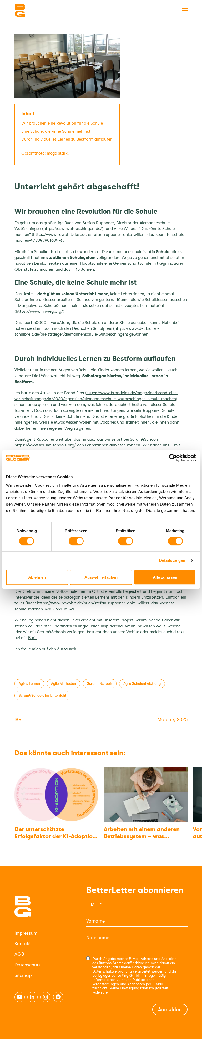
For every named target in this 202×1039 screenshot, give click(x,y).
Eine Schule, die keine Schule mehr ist (55, 131)
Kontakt (22, 943)
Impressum (25, 933)
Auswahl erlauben (101, 577)
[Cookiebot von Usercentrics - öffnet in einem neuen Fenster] (173, 458)
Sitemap (23, 975)
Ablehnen (37, 577)
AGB (19, 954)
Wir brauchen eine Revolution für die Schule (63, 123)
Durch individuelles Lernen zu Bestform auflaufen (67, 142)
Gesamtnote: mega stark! (45, 153)
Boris (32, 637)
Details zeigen (172, 560)
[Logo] (40, 10)
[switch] (76, 541)
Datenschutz (27, 965)
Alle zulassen (165, 577)
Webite (132, 632)
